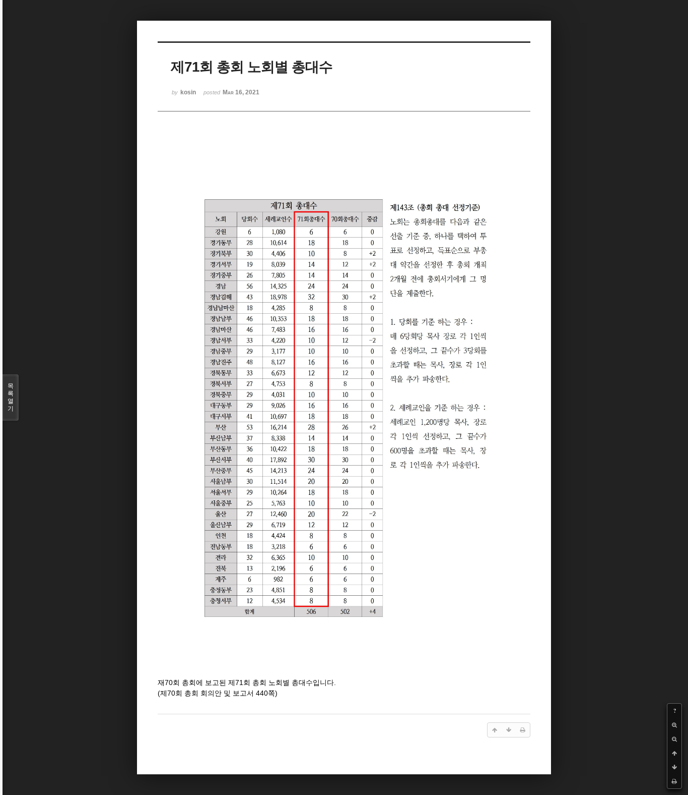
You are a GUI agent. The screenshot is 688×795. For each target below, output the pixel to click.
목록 (11, 397)
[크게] (674, 725)
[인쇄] (674, 781)
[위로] (674, 753)
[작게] (674, 739)
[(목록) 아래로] (674, 767)
